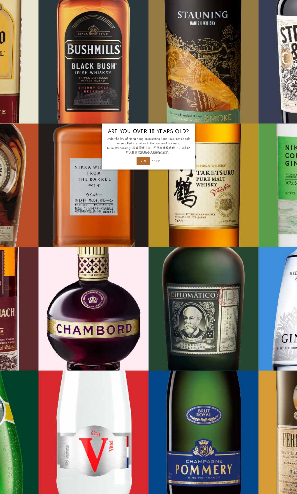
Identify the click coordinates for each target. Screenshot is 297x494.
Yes (143, 161)
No (158, 161)
